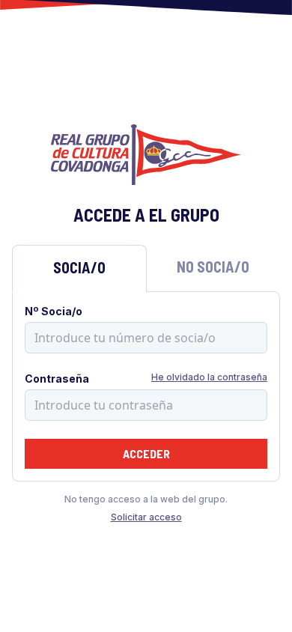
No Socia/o (213, 267)
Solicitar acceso (146, 517)
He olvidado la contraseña (209, 377)
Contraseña (57, 378)
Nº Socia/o (53, 311)
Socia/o (79, 267)
